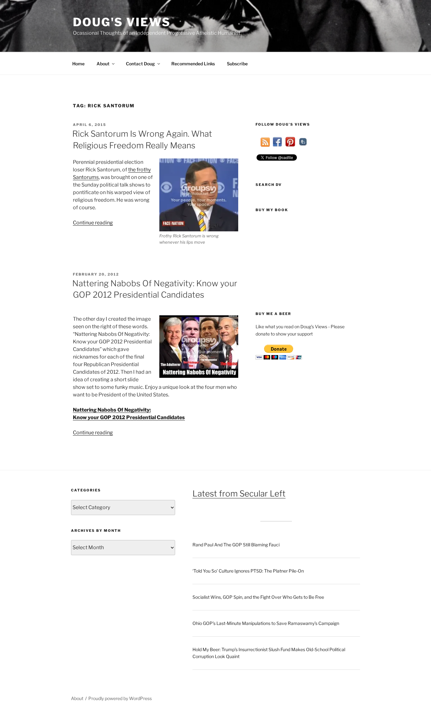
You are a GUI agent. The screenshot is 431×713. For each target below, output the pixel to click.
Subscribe (237, 63)
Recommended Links (193, 63)
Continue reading (93, 223)
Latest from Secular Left (239, 493)
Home (78, 63)
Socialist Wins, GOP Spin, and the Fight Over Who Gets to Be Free (258, 597)
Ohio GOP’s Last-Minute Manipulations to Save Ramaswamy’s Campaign (265, 623)
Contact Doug (140, 63)
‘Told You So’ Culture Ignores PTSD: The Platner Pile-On (248, 570)
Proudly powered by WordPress (120, 698)
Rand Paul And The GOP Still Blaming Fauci (236, 544)
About (103, 63)
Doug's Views (122, 22)
